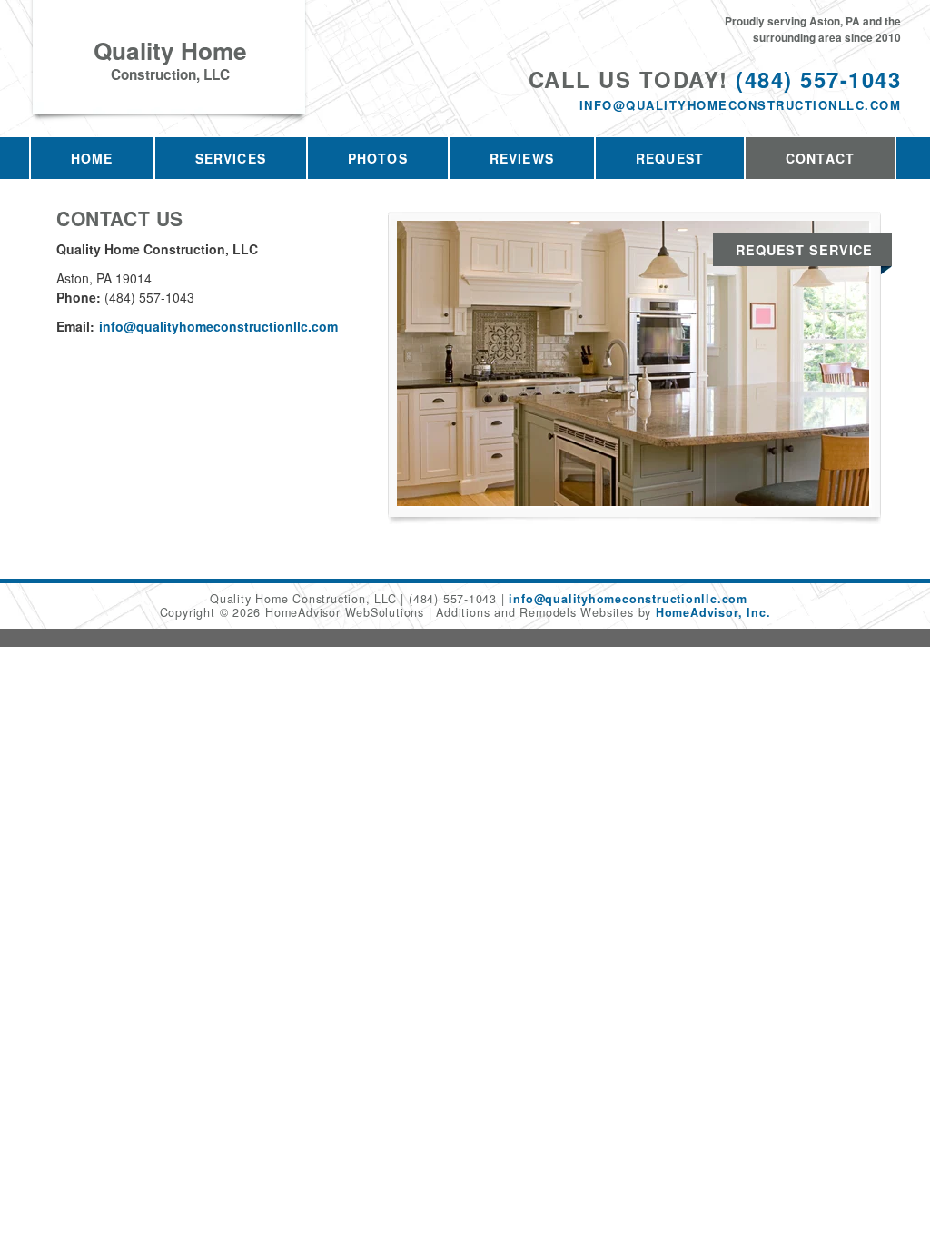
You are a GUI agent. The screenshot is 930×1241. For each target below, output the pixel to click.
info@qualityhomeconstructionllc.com (740, 105)
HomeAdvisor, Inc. (713, 612)
